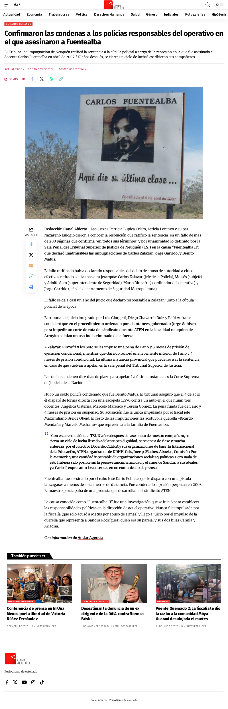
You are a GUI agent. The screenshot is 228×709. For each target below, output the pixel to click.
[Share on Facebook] (32, 79)
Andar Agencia (90, 537)
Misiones (163, 601)
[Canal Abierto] (114, 4)
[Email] (31, 265)
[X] (15, 682)
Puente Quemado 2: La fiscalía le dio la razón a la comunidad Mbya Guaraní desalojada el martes (188, 613)
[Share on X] (41, 79)
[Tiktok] (42, 682)
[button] (8, 5)
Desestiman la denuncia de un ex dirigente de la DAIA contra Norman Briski (112, 613)
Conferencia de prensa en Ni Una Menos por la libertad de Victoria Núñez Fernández (36, 613)
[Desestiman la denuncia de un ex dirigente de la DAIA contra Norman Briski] (114, 583)
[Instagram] (33, 682)
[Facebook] (7, 682)
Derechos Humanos (18, 23)
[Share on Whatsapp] (51, 79)
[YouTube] (24, 682)
